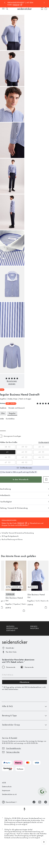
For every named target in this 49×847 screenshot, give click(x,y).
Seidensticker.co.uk (9, 794)
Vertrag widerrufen (13, 752)
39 (23, 447)
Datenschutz (6, 786)
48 (23, 462)
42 (23, 452)
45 (23, 457)
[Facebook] (34, 802)
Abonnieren (24, 682)
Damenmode (10, 667)
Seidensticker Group (11, 724)
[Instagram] (39, 802)
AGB (4, 783)
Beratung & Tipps (9, 715)
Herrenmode (29, 667)
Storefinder (10, 648)
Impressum (6, 790)
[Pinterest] (45, 802)
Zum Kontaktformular (13, 748)
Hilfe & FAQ (7, 706)
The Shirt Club (11, 652)
